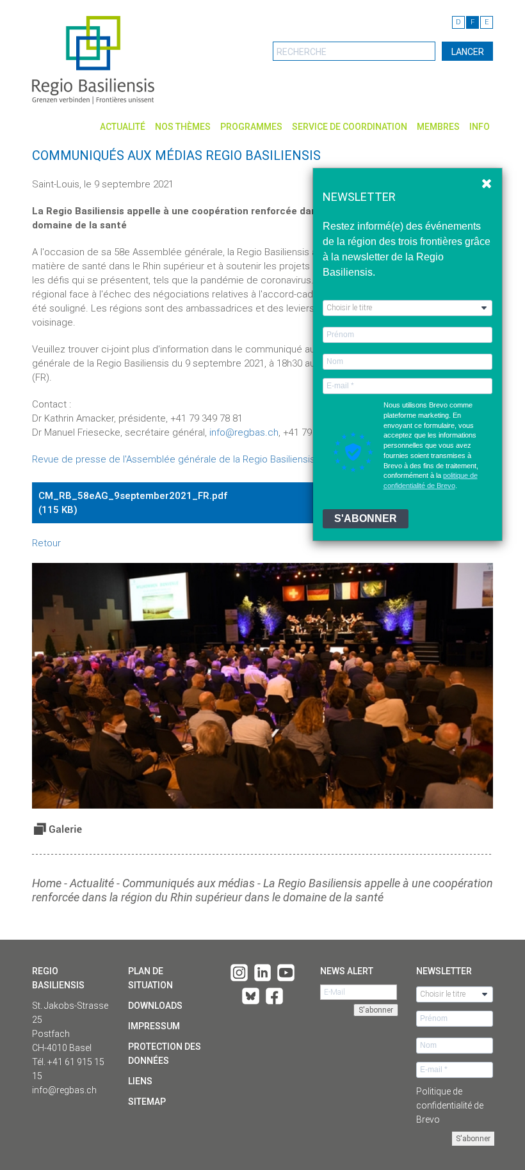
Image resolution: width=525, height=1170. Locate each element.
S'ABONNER (365, 518)
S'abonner (473, 1138)
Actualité (122, 127)
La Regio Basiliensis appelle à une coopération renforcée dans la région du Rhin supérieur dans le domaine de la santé (262, 890)
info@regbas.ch (244, 432)
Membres (438, 127)
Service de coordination (349, 127)
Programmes (251, 127)
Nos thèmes (183, 127)
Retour (46, 543)
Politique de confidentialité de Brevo (449, 1105)
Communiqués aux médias (188, 883)
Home (46, 883)
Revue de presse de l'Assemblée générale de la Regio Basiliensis (173, 459)
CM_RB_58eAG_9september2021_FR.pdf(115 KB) (258, 504)
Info (479, 127)
